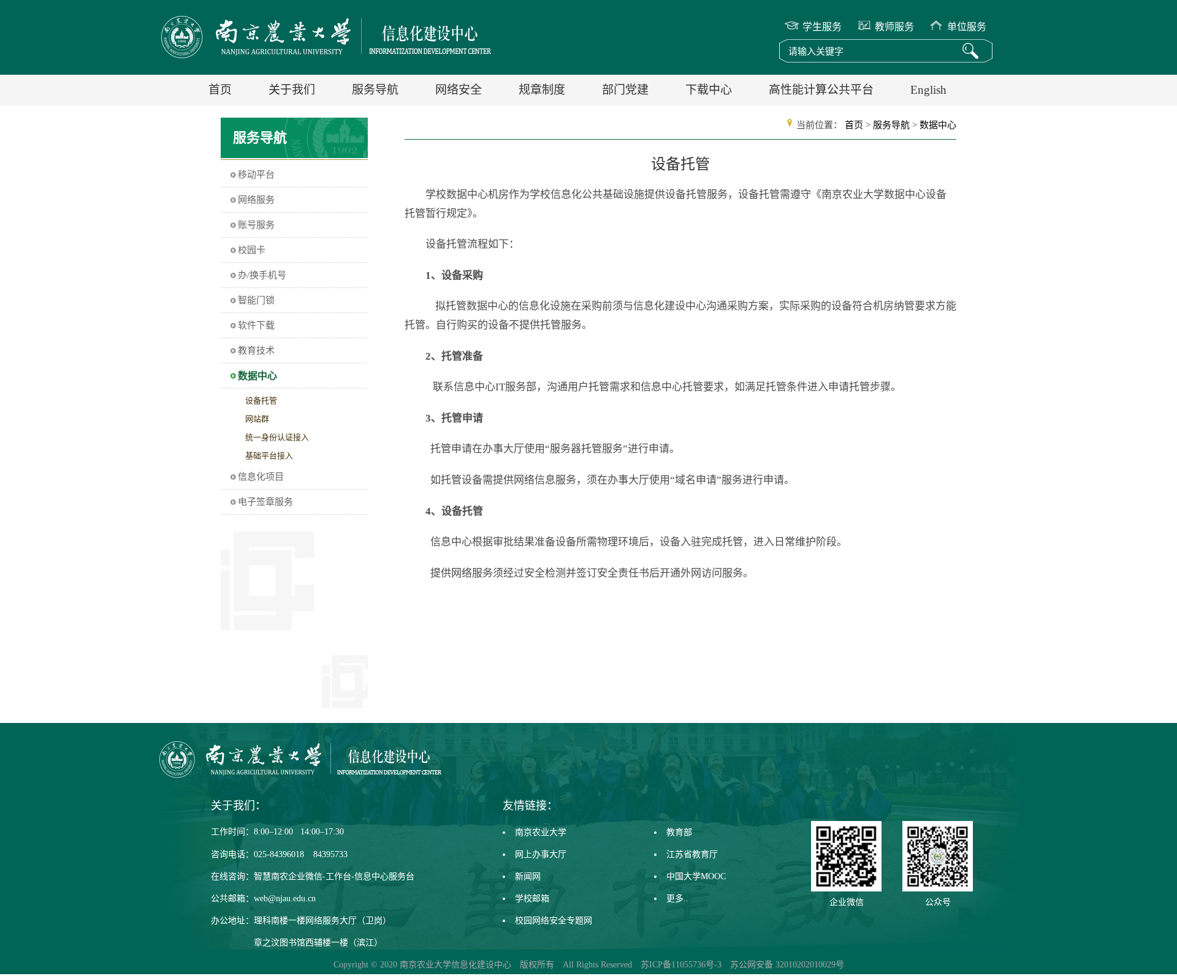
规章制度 (542, 89)
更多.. (677, 898)
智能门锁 (256, 300)
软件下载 (256, 325)
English (928, 89)
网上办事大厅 (540, 854)
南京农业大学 (540, 832)
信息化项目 (261, 477)
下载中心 (708, 89)
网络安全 (458, 89)
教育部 (679, 832)
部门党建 (625, 89)
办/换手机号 (262, 275)
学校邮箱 (532, 898)
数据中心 (257, 376)
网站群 (257, 418)
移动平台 (256, 175)
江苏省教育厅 (692, 854)
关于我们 (292, 89)
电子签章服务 (265, 502)
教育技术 (256, 350)
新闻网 (528, 876)
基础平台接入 (269, 455)
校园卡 (251, 250)
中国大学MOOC (696, 876)
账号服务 (256, 225)
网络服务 (256, 200)
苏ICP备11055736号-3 (681, 964)
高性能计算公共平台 (821, 89)
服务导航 (375, 89)
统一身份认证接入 (277, 437)
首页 (220, 89)
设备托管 (261, 400)
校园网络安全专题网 (553, 920)
